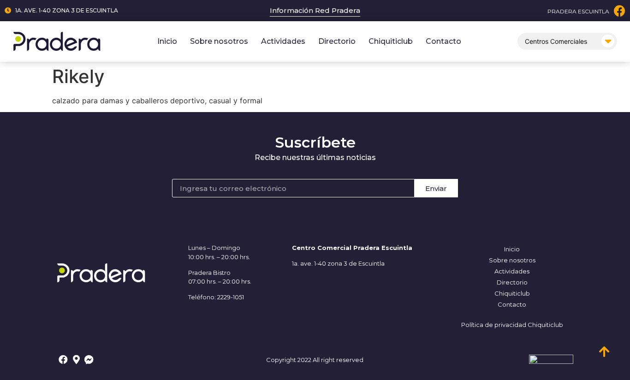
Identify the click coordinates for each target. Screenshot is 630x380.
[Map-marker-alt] (76, 359)
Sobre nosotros (219, 41)
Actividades (283, 41)
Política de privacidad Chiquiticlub (512, 324)
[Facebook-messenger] (89, 359)
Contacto (443, 41)
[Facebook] (619, 11)
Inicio (167, 41)
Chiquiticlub (390, 41)
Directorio (337, 41)
